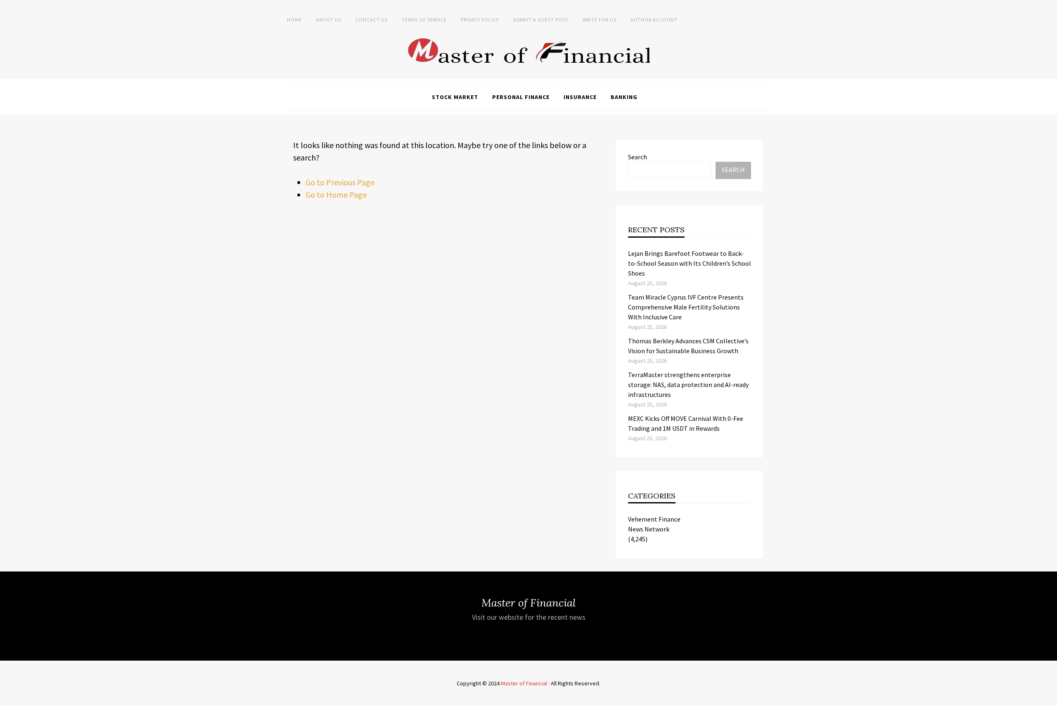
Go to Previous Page (340, 182)
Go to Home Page (336, 194)
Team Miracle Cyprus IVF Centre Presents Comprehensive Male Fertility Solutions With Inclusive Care (686, 307)
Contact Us (371, 20)
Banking (624, 97)
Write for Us (599, 20)
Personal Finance (521, 97)
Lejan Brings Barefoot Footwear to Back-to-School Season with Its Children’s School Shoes (689, 263)
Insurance (580, 97)
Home (294, 20)
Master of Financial (524, 683)
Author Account (654, 20)
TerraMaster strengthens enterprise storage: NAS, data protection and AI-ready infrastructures (688, 385)
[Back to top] (1048, 697)
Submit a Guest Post (541, 20)
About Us (328, 20)
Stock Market (455, 97)
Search (637, 157)
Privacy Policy (480, 20)
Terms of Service (424, 20)
